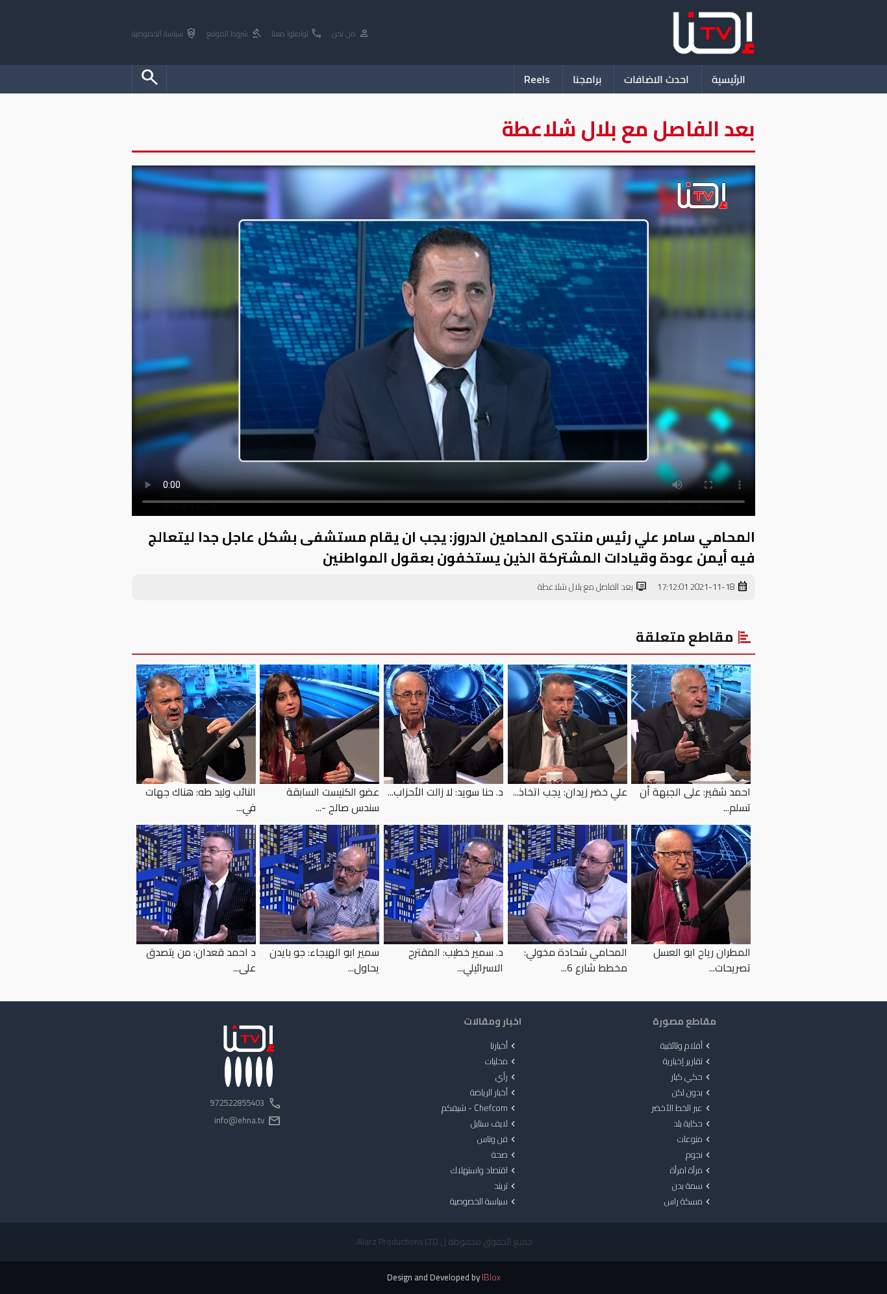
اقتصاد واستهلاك (484, 1170)
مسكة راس (688, 1202)
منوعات (695, 1139)
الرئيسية (728, 79)
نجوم (699, 1155)
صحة (505, 1155)
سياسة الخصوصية (164, 34)
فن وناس (497, 1139)
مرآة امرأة (691, 1170)
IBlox (491, 1277)
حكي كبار (692, 1077)
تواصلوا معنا (297, 34)
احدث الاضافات (656, 79)
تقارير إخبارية (688, 1061)
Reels (537, 79)
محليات (501, 1061)
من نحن (351, 34)
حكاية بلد (693, 1124)
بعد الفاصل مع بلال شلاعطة (592, 587)
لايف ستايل (494, 1124)
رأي (506, 1077)
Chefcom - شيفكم (480, 1108)
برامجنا (587, 79)
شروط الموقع (234, 34)
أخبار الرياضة (494, 1093)
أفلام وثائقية (686, 1046)
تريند (506, 1186)
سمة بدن (692, 1186)
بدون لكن (692, 1093)
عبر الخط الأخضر (682, 1108)
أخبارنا (504, 1046)
